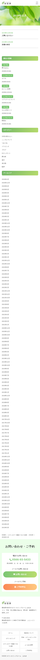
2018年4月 (5, 412)
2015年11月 (6, 500)
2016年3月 (5, 487)
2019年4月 (5, 385)
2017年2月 (5, 449)
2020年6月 (5, 348)
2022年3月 (5, 284)
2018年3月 (5, 416)
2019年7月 (5, 375)
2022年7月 (5, 270)
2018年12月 (6, 395)
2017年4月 (5, 443)
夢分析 (4, 156)
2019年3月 (5, 389)
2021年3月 (5, 318)
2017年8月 (5, 429)
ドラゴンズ (5, 146)
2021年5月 (5, 311)
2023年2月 (5, 253)
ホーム (11, 633)
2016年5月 (5, 480)
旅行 (3, 160)
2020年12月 (6, 328)
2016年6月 (5, 477)
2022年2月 (5, 287)
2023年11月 (6, 226)
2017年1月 (5, 453)
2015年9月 (5, 507)
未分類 (4, 163)
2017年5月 (5, 439)
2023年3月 (5, 250)
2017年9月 (5, 426)
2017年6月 (5, 436)
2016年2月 (5, 490)
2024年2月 (5, 216)
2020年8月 (5, 341)
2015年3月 (5, 527)
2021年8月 (5, 304)
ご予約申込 (29, 650)
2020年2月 (5, 355)
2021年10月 (6, 297)
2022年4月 (5, 280)
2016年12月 (6, 456)
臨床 (3, 166)
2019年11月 (6, 362)
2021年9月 (5, 301)
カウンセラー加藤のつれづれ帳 (10, 645)
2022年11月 (6, 260)
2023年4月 (5, 247)
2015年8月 (5, 510)
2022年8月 (5, 267)
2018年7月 (5, 406)
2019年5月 (5, 382)
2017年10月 (6, 422)
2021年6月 (5, 308)
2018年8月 (5, 402)
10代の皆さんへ (7, 136)
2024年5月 (5, 209)
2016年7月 (5, 473)
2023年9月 (5, 233)
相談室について (29, 633)
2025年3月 (5, 193)
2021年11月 (6, 294)
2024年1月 (5, 220)
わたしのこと (6, 153)
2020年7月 (5, 345)
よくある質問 (29, 645)
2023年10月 (6, 230)
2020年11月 (6, 331)
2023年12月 (6, 223)
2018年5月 (5, 409)
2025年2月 (5, 196)
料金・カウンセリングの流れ (29, 638)
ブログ (4, 150)
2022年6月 (5, 274)
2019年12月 (6, 358)
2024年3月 (5, 213)
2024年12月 (6, 203)
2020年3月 (5, 351)
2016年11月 (6, 460)
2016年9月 (5, 466)
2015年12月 (6, 497)
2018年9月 (5, 399)
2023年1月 (5, 257)
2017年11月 (6, 419)
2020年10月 (6, 335)
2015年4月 (5, 524)
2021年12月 (6, 291)
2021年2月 (5, 321)
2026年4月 (5, 179)
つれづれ (5, 143)
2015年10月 (6, 504)
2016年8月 (5, 470)
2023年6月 (5, 240)
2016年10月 (6, 463)
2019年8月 (5, 372)
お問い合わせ (11, 650)
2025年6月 (5, 186)
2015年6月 (5, 517)
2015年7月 (5, 514)
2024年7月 (5, 206)
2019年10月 (6, 365)
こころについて (7, 139)
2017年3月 (5, 446)
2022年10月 (6, 264)
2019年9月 (5, 368)
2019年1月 (5, 392)
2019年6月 (5, 378)
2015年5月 (5, 520)
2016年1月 (5, 493)
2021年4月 (5, 314)
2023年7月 (5, 237)
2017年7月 (5, 433)
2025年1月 (5, 199)
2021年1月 (5, 324)
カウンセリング (10, 638)
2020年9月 (5, 338)
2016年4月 (5, 483)
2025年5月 (5, 189)
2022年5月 (5, 277)
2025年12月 (6, 182)
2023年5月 (5, 243)
